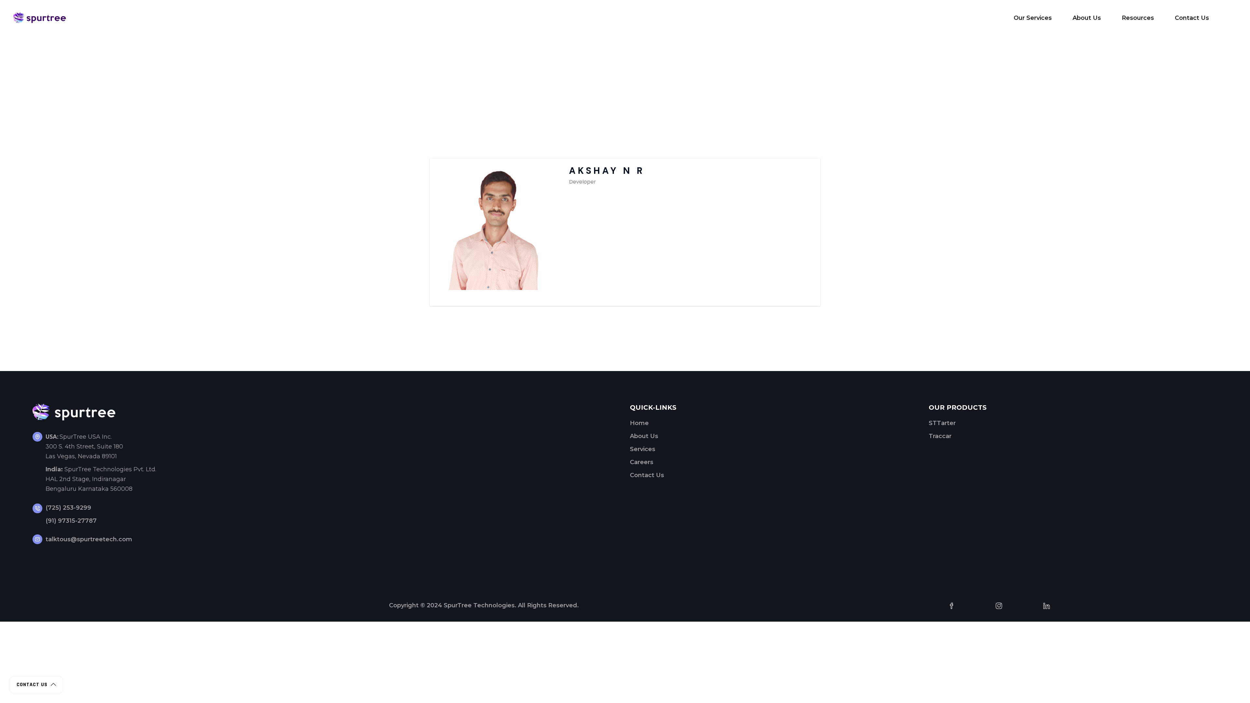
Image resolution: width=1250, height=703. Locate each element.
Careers (641, 462)
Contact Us (647, 475)
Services (642, 449)
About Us (644, 436)
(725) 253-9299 (68, 507)
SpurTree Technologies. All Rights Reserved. (511, 605)
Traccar (940, 436)
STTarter (942, 423)
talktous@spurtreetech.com (89, 539)
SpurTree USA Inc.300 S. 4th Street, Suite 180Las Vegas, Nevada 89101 (84, 446)
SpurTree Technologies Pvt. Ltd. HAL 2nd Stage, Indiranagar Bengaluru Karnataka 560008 (101, 479)
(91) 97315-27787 (71, 520)
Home (639, 423)
